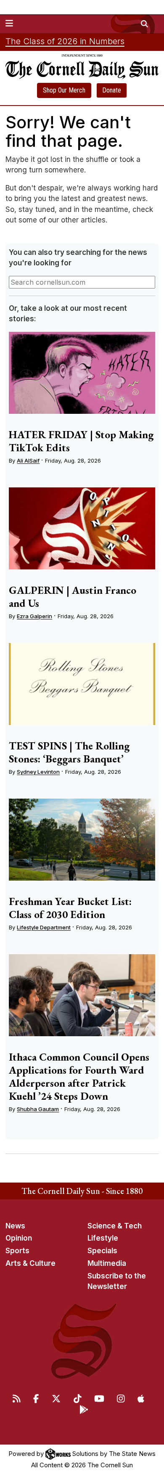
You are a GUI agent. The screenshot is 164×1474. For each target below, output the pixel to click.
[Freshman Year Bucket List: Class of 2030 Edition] (82, 840)
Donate (111, 90)
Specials (102, 1250)
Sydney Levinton (38, 771)
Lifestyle (102, 1238)
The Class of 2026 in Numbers (64, 41)
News (15, 1226)
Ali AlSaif (28, 460)
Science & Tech (114, 1226)
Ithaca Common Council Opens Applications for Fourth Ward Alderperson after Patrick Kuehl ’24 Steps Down (79, 1076)
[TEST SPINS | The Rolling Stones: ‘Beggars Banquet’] (82, 684)
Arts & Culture (30, 1263)
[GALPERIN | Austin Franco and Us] (82, 528)
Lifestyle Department (44, 927)
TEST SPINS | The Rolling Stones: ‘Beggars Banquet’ (69, 752)
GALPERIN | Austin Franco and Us (72, 596)
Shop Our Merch (64, 90)
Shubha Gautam (38, 1109)
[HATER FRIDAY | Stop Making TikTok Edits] (82, 373)
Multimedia (106, 1263)
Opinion (18, 1238)
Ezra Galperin (34, 616)
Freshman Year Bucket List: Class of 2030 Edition (70, 907)
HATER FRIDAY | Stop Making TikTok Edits (81, 441)
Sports (17, 1250)
